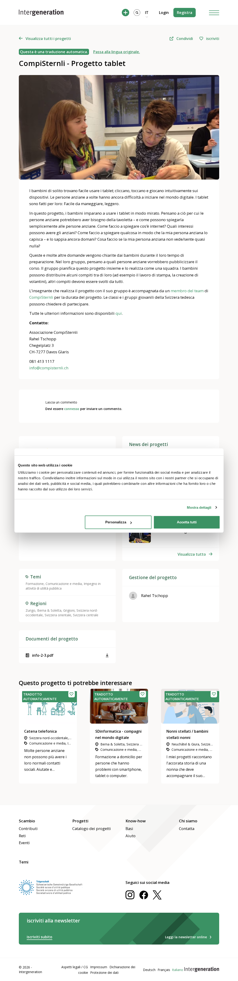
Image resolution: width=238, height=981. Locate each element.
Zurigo (30, 610)
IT (147, 12)
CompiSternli (41, 297)
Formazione (35, 583)
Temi (23, 862)
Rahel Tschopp (154, 595)
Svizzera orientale (58, 615)
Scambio (27, 821)
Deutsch (149, 970)
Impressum (98, 967)
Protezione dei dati (104, 972)
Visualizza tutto (192, 554)
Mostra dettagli (199, 507)
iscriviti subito (39, 936)
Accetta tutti (187, 522)
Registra (184, 12)
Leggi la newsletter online (186, 937)
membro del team (187, 290)
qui (119, 313)
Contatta (186, 828)
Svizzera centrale (85, 615)
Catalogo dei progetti (91, 828)
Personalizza (115, 522)
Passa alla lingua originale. (116, 51)
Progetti (80, 821)
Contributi (28, 828)
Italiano (177, 970)
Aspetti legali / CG (74, 967)
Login (164, 12)
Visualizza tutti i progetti (48, 38)
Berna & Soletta (49, 610)
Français (164, 970)
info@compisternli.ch (48, 368)
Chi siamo (188, 821)
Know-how (136, 821)
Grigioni (69, 610)
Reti (22, 835)
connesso (71, 409)
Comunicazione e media (64, 583)
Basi (129, 828)
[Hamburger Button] (214, 13)
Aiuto (131, 835)
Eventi (24, 842)
